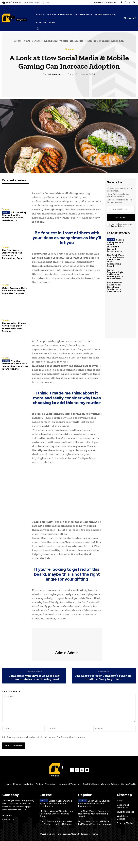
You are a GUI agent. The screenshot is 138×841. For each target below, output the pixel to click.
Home (17, 40)
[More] (84, 86)
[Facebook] (121, 3)
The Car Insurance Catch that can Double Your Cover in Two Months (15, 365)
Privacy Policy (117, 226)
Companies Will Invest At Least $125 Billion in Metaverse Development (34, 677)
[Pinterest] (68, 86)
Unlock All (121, 217)
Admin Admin (55, 74)
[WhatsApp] (76, 86)
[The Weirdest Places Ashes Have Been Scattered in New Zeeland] (15, 307)
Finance (37, 40)
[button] (38, 28)
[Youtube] (134, 3)
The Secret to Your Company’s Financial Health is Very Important (103, 677)
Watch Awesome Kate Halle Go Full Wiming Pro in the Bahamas (14, 291)
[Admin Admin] (67, 639)
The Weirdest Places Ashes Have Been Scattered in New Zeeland (14, 327)
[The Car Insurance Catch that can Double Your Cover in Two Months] (15, 345)
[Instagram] (126, 3)
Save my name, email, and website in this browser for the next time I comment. (46, 737)
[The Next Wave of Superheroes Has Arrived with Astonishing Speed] (15, 234)
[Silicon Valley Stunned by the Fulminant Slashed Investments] (15, 196)
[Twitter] (130, 3)
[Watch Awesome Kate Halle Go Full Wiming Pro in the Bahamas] (15, 272)
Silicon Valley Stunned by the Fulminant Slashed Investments (14, 216)
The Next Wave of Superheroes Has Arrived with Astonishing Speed (13, 254)
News (27, 40)
